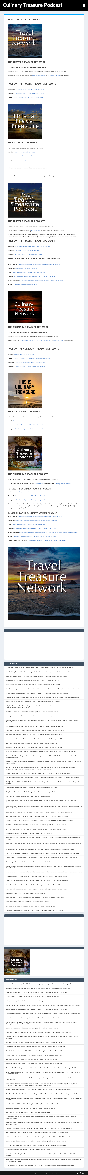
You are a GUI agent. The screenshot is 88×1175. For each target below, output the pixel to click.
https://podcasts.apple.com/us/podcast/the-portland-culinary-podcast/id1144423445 (41, 516)
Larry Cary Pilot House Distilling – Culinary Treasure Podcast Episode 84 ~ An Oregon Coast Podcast (36, 829)
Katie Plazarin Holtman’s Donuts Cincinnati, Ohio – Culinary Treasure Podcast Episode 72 (33, 885)
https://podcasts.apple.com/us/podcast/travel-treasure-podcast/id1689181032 (39, 264)
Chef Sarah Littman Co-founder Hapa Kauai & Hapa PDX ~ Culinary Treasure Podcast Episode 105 (35, 730)
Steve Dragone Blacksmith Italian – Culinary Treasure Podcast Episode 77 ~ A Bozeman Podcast (35, 862)
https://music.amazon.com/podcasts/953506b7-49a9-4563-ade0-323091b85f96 (41, 280)
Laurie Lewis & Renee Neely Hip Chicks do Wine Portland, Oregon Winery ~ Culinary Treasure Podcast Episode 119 (40, 667)
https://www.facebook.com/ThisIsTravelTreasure (28, 156)
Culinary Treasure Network (63, 483)
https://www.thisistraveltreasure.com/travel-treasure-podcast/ (32, 246)
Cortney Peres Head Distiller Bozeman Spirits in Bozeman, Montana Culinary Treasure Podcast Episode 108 (38, 716)
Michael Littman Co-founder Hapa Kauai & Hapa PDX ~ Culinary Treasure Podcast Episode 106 (34, 726)
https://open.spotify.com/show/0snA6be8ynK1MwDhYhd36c (29, 272)
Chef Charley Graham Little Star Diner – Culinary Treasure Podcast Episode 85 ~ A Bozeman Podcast (36, 825)
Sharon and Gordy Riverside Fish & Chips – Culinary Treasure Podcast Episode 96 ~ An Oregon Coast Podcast (38, 773)
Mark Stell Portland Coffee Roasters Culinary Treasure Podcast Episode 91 (28, 796)
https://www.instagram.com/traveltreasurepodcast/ (29, 254)
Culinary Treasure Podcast (43, 340)
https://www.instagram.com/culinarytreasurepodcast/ (30, 500)
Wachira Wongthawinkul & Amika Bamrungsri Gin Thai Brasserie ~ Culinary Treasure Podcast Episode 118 (38, 672)
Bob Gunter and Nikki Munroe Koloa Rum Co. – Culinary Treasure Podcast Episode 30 (31, 906)
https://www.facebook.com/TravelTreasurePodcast (28, 250)
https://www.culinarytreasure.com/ (22, 421)
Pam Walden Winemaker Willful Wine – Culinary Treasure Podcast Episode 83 (29, 833)
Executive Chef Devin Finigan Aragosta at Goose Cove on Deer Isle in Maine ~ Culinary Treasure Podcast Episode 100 (41, 751)
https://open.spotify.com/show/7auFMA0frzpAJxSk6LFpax (29, 524)
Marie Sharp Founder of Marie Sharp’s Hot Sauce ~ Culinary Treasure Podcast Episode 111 (33, 701)
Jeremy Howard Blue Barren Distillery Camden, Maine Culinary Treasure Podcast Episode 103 (34, 739)
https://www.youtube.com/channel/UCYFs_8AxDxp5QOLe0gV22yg (47, 540)
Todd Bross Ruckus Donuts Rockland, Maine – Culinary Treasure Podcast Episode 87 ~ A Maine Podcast (37, 816)
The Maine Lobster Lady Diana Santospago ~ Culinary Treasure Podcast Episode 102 (31, 743)
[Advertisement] (44, 646)
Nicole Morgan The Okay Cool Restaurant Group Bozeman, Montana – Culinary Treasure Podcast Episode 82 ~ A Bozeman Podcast (43, 838)
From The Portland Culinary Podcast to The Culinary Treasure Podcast (27, 902)
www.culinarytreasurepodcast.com (24, 492)
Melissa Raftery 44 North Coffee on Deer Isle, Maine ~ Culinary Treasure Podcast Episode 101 (34, 747)
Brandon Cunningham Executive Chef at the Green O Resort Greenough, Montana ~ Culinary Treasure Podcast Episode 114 (43, 689)
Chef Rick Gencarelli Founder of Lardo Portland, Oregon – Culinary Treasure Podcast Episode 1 (34, 910)
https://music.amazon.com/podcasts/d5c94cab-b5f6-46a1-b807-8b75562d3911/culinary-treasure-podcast (48, 532)
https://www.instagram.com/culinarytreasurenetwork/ (30, 366)
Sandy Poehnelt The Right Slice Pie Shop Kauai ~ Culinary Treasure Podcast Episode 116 (32, 680)
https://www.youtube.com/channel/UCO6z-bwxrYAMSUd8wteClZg (33, 358)
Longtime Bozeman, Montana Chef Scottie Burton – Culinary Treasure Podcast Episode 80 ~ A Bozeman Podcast (40, 849)
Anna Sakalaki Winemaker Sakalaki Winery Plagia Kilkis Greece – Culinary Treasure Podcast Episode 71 (36, 889)
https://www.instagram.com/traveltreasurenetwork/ (30, 93)
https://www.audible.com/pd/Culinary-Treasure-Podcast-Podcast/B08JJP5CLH (34, 536)
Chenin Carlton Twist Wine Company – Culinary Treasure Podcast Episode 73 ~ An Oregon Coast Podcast (37, 880)
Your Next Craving (58, 340)
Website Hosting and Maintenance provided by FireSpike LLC (43, 1173)
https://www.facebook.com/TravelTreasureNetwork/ (29, 89)
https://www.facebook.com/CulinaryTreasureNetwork (30, 362)
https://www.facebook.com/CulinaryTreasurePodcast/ (30, 496)
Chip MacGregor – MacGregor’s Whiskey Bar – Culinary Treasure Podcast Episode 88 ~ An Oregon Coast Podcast (39, 812)
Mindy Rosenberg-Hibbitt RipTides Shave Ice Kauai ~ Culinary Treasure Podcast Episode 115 (33, 685)
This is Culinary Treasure (26, 340)
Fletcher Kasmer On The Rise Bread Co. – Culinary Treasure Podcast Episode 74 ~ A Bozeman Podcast (36, 876)
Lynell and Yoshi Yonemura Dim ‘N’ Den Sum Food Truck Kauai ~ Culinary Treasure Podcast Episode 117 (37, 676)
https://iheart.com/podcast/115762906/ (26, 268)
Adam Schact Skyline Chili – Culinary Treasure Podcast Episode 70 (25, 893)
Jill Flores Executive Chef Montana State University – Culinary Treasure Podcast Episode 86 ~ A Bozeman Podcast (40, 820)
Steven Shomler (35, 231)
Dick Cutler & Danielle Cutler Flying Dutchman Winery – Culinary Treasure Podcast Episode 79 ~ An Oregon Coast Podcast (42, 853)
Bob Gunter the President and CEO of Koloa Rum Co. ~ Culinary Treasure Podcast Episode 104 (34, 734)
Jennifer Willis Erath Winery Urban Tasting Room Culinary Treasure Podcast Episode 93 (32, 787)
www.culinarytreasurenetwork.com (24, 354)
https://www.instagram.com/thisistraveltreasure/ (29, 160)
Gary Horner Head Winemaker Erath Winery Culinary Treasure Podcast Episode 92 (30, 792)
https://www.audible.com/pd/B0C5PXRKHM (26, 284)
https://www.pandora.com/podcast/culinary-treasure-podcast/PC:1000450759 (34, 528)
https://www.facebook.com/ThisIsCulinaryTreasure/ (28, 425)
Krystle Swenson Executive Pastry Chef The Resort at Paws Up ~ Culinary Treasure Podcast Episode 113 (37, 693)
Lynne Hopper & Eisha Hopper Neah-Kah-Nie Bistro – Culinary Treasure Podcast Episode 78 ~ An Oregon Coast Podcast (41, 857)
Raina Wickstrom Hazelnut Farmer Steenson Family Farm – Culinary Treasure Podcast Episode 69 (35, 897)
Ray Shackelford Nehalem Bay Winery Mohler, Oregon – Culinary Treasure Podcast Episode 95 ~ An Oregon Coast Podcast (42, 777)
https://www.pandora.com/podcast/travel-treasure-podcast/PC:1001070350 (35, 276)
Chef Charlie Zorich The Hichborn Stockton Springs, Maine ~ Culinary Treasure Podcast (32, 712)
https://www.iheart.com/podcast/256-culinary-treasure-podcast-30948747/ (36, 520)
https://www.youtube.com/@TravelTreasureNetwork (28, 97)
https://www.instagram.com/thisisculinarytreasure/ (29, 429)
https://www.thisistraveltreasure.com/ (25, 152)
